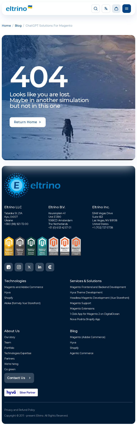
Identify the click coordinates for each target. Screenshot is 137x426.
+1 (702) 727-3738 (102, 227)
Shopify (8, 297)
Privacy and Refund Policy (19, 410)
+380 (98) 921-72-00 (16, 224)
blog (18, 25)
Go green (9, 369)
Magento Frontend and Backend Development (98, 287)
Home (6, 25)
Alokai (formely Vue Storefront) (22, 303)
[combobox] (106, 8)
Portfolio (9, 347)
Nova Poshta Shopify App (85, 319)
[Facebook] (8, 267)
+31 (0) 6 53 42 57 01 (59, 227)
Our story (9, 337)
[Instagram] (19, 267)
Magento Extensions (82, 308)
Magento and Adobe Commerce (23, 287)
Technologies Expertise (17, 353)
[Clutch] (50, 267)
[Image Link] (16, 8)
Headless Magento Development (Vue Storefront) (99, 297)
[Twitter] (29, 267)
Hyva (7, 292)
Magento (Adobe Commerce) (87, 337)
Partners (9, 358)
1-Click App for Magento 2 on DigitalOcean (95, 314)
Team (7, 342)
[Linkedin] (39, 267)
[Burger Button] (126, 8)
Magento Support (80, 303)
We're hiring (11, 364)
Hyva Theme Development (86, 292)
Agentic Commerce (81, 353)
